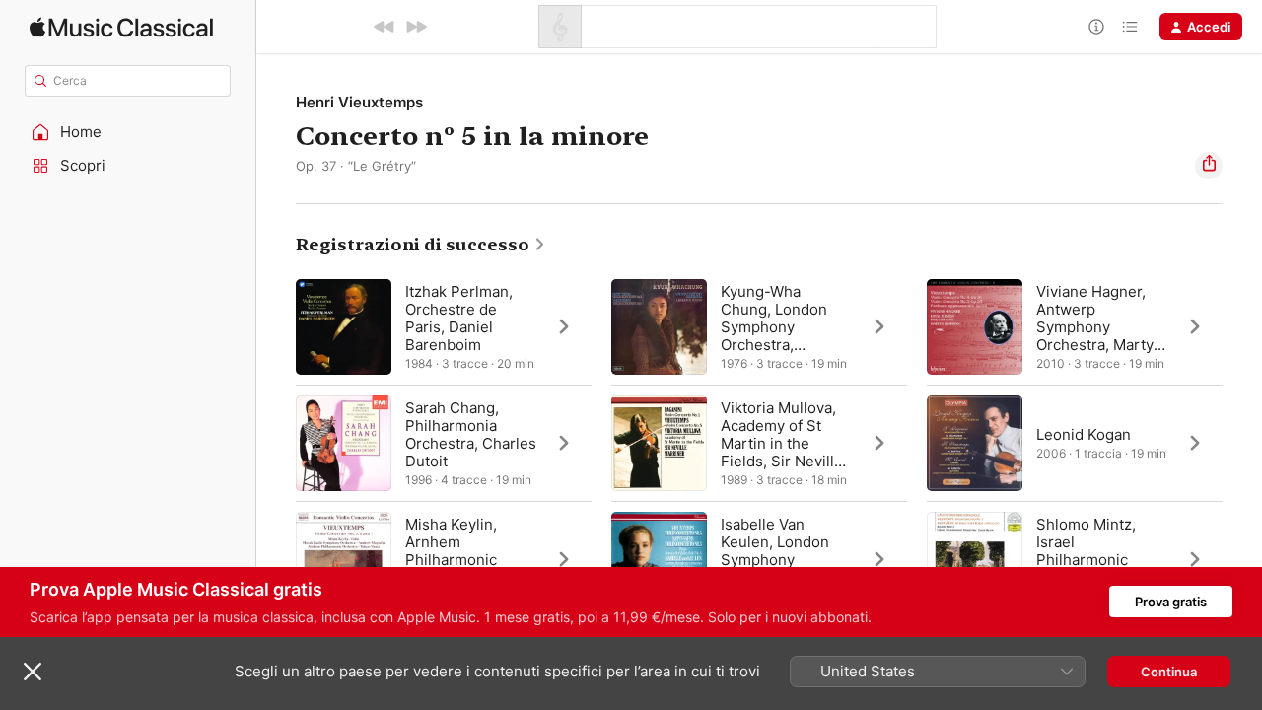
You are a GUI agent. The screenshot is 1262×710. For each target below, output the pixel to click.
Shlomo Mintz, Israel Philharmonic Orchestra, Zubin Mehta (1094, 559)
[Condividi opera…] (1209, 165)
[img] (121, 27)
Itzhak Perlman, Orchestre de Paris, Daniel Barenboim (459, 318)
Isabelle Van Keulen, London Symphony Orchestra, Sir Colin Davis (775, 559)
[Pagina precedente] (276, 442)
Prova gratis (1171, 601)
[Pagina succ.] (1242, 442)
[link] (421, 244)
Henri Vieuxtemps (359, 102)
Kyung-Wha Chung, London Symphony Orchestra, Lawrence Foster (779, 327)
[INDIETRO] (384, 26)
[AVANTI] (416, 26)
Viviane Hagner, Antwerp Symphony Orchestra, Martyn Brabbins (1099, 327)
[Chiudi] (32, 671)
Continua (1169, 671)
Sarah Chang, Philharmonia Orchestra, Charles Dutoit (470, 434)
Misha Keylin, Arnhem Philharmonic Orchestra (451, 551)
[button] (128, 132)
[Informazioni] (1096, 26)
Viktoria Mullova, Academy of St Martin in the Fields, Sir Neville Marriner (782, 443)
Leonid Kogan (1083, 434)
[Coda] (1130, 26)
